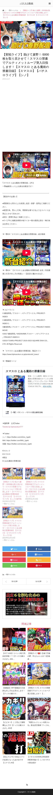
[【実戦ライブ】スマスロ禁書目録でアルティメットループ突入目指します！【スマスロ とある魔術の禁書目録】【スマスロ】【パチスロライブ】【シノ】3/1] (12, 512)
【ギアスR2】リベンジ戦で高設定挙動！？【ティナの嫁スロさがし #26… (13, 656)
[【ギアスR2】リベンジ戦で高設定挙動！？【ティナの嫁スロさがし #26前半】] (14, 639)
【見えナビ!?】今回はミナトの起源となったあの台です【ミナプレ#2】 (13, 760)
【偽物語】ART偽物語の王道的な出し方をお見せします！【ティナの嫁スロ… (13, 691)
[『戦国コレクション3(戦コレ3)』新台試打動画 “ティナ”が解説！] (39, 708)
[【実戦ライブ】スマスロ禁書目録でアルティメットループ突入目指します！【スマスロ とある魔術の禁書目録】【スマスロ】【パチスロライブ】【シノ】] (39, 673)
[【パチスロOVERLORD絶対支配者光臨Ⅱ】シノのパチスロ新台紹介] (39, 743)
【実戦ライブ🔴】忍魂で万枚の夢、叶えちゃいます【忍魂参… (38, 656)
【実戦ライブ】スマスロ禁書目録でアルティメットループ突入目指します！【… (38, 691)
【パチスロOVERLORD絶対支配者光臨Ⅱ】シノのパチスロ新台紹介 (38, 760)
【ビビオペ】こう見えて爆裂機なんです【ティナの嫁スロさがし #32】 (13, 725)
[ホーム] (3, 10)
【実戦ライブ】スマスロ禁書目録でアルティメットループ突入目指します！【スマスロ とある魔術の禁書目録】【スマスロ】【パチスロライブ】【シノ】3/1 (12, 528)
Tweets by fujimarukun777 (12, 427)
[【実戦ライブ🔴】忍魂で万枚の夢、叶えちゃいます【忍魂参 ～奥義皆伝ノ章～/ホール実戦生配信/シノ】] (39, 639)
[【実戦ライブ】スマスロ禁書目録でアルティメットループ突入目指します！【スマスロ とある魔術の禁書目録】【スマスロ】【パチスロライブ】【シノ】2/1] (35, 473)
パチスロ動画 (26, 3)
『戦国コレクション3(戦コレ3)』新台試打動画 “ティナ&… (38, 723)
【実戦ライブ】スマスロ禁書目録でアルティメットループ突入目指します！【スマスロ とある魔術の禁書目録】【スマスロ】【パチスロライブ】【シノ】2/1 (35, 489)
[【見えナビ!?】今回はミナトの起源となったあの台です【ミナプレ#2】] (14, 743)
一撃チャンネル (13, 10)
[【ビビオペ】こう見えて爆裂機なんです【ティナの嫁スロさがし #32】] (14, 708)
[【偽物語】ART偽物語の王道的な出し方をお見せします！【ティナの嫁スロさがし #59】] (14, 673)
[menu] (49, 3)
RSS (26, 784)
